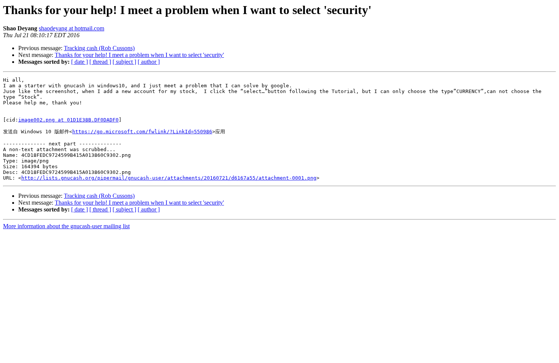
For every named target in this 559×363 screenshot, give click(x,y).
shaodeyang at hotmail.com (71, 28)
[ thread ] (100, 61)
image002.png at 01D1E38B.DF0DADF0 (68, 120)
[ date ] (79, 61)
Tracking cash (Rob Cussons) (99, 48)
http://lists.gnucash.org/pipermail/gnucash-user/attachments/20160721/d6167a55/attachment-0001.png (168, 178)
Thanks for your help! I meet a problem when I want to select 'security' (139, 55)
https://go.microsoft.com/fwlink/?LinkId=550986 (142, 131)
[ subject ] (124, 61)
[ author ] (149, 61)
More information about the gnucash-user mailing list (66, 226)
